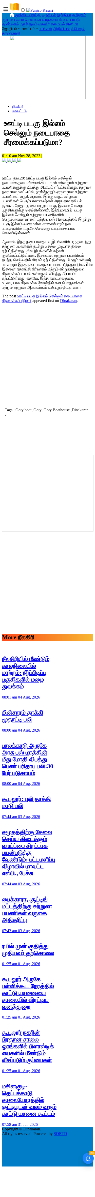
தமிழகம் (79, 15)
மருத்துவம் (28, 24)
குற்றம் (7, 19)
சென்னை (33, 19)
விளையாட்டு (69, 19)
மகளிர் (44, 24)
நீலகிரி (17, 106)
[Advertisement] (47, 354)
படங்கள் (45, 28)
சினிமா (72, 24)
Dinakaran (68, 300)
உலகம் (19, 19)
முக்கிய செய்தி (28, 15)
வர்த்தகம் (50, 19)
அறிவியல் (61, 28)
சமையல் (58, 24)
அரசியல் (49, 15)
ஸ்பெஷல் (78, 28)
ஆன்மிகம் (10, 24)
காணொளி (11, 33)
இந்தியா (64, 15)
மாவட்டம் (19, 111)
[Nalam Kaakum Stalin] (48, 98)
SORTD (60, 1133)
